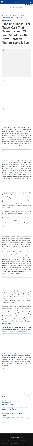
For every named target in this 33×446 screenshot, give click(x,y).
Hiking (10, 409)
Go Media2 (25, 421)
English (7, 15)
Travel (26, 408)
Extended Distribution (16, 15)
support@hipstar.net (8, 404)
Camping (4, 409)
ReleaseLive (20, 19)
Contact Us (14, 443)
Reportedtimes (6, 21)
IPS (27, 17)
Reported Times (18, 437)
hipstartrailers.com (11, 393)
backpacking (9, 408)
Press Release (12, 19)
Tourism (15, 408)
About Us (5, 443)
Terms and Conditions (20, 440)
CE (3, 15)
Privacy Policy (6, 440)
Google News (6, 17)
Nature (14, 409)
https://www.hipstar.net (18, 413)
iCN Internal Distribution (18, 17)
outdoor (21, 408)
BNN (3, 423)
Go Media (25, 15)
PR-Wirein (5, 19)
